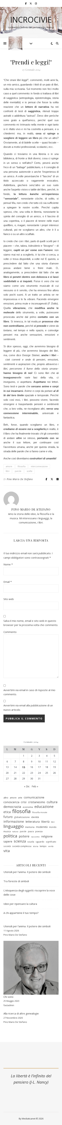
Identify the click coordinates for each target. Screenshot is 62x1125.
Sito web (8, 599)
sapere (7, 841)
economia (28, 807)
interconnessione (39, 466)
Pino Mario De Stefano (20, 479)
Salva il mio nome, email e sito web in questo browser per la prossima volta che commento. (30, 623)
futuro (8, 817)
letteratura (32, 822)
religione (47, 836)
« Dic (27, 786)
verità (50, 846)
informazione (13, 821)
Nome (8, 564)
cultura (52, 802)
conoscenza (11, 802)
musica (7, 831)
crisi (24, 802)
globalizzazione (22, 817)
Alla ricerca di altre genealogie (21, 1013)
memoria (29, 827)
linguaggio (13, 826)
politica (10, 836)
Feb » (35, 786)
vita (6, 851)
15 (23, 767)
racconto (35, 836)
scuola (30, 841)
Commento (10, 632)
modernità (42, 827)
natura (15, 831)
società (7, 846)
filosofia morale (39, 812)
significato (51, 841)
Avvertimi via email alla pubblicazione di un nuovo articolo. (28, 707)
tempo (43, 846)
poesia (39, 831)
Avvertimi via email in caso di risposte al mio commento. (29, 692)
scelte (29, 471)
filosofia (21, 466)
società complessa (21, 846)
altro (5, 797)
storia (35, 846)
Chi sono (8, 996)
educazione (44, 806)
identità (35, 817)
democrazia (12, 807)
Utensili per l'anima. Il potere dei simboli (26, 926)
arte (20, 797)
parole (18, 471)
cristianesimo (36, 802)
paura (31, 831)
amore (9, 466)
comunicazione (34, 797)
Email (7, 581)
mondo (52, 827)
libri (7, 471)
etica (7, 812)
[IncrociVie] (15, 43)
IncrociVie (31, 19)
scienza (20, 841)
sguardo (40, 841)
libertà (45, 822)
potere (24, 836)
